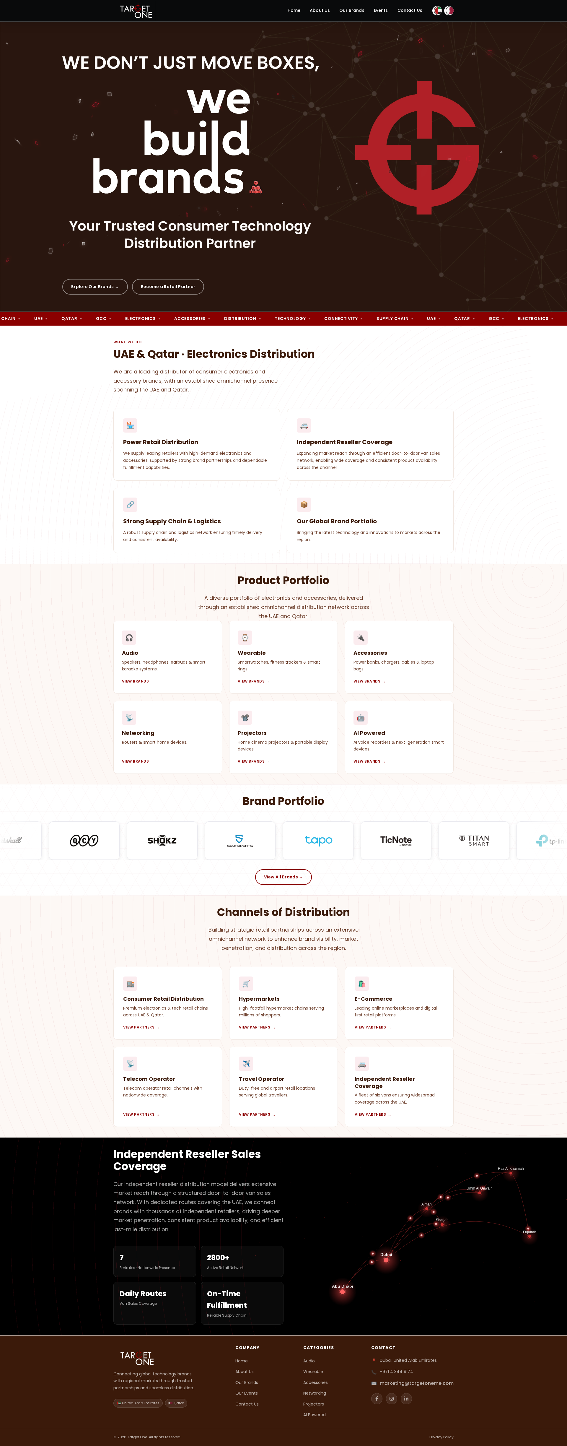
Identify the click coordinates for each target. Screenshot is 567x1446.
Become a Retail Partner (168, 287)
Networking (314, 1393)
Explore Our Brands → (95, 287)
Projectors (313, 1404)
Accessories (315, 1382)
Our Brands (351, 10)
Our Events (246, 1393)
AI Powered (314, 1415)
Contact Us (409, 10)
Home (294, 10)
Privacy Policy (441, 1436)
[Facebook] (376, 1398)
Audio (309, 1361)
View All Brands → (283, 877)
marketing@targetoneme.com (417, 1383)
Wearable (313, 1371)
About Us (320, 10)
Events (381, 10)
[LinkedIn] (406, 1398)
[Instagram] (391, 1398)
